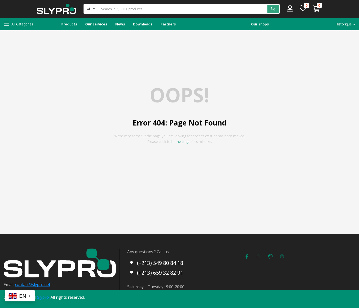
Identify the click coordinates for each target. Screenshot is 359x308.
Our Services (96, 24)
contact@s (24, 284)
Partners (168, 24)
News (120, 24)
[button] (91, 9)
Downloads (142, 24)
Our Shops (260, 24)
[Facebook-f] (247, 256)
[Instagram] (282, 256)
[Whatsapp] (258, 256)
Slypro (43, 297)
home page (180, 141)
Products (69, 24)
